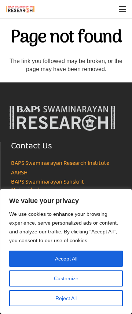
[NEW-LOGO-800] (20, 9)
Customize (66, 278)
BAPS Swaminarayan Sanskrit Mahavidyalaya (47, 186)
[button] (122, 9)
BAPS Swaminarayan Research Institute (60, 163)
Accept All (66, 259)
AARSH (19, 173)
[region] (66, 251)
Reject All (66, 298)
